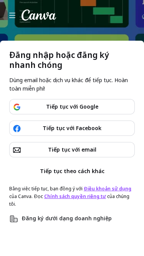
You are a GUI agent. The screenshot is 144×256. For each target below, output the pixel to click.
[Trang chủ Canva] (39, 15)
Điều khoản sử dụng (107, 188)
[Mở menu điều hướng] (12, 15)
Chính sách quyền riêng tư (75, 196)
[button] (72, 218)
